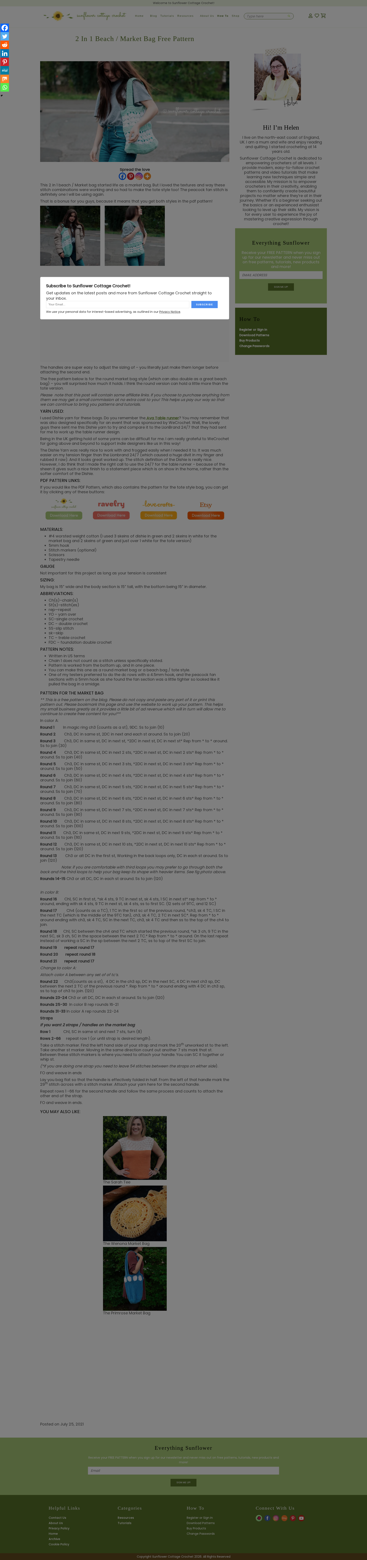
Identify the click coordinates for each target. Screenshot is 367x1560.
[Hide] (1, 95)
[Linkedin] (4, 53)
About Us (207, 15)
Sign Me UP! (281, 287)
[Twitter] (4, 36)
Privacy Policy (59, 1528)
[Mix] (4, 79)
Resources (185, 15)
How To (223, 15)
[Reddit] (4, 45)
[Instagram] (139, 177)
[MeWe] (4, 70)
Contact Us (57, 1518)
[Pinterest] (130, 177)
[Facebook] (122, 177)
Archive (54, 1539)
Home (139, 15)
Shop (236, 15)
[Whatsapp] (4, 87)
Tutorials (167, 15)
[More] (147, 177)
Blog (153, 15)
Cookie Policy (59, 1544)
